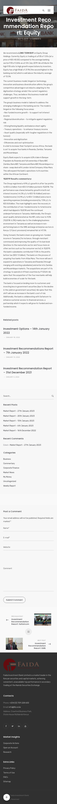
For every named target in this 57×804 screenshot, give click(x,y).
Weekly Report (9, 486)
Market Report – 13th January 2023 (18, 421)
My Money (7, 477)
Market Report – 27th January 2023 (18, 411)
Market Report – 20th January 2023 (19, 416)
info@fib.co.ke (15, 707)
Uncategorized (9, 481)
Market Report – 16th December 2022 (19, 430)
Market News (8, 472)
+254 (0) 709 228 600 (19, 703)
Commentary (9, 463)
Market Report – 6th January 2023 (18, 426)
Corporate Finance (11, 468)
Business (7, 459)
